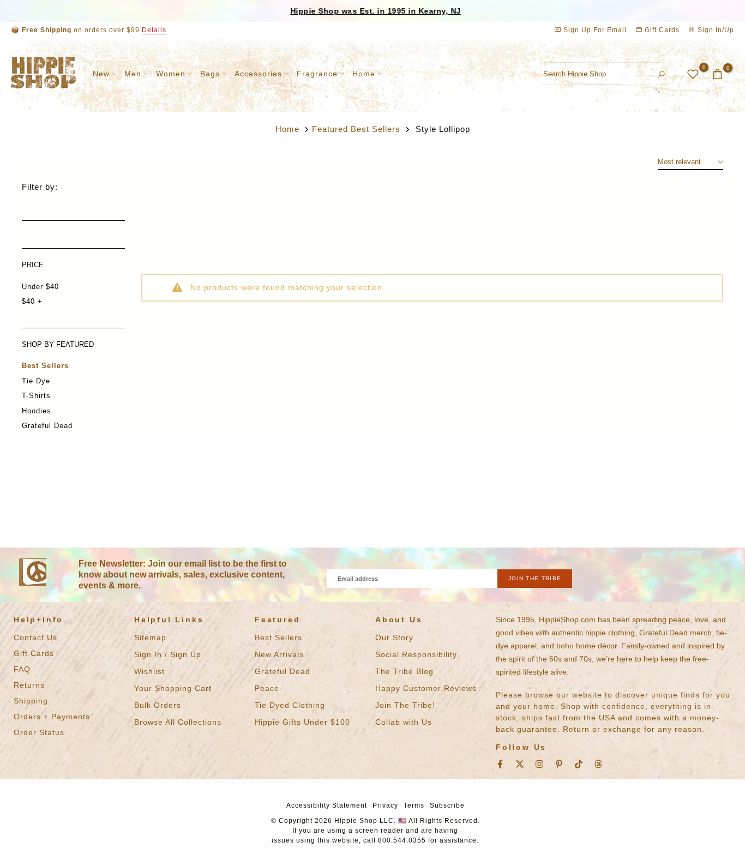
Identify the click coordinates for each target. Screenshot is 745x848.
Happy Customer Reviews (426, 688)
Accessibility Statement (326, 805)
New (101, 73)
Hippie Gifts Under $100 (302, 722)
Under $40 (40, 286)
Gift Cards (661, 30)
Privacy (385, 805)
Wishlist (149, 671)
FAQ (22, 669)
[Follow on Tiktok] (578, 764)
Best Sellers (45, 366)
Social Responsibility (416, 654)
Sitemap (150, 637)
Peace (267, 688)
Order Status (39, 732)
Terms (414, 805)
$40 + (32, 301)
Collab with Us (403, 722)
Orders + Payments (52, 716)
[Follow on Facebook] (500, 764)
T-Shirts (36, 396)
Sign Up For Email (595, 30)
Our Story (394, 637)
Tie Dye (36, 381)
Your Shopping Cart (173, 688)
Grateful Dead (47, 426)
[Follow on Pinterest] (559, 764)
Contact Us (35, 637)
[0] (693, 74)
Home (363, 73)
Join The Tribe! (405, 705)
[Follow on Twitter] (519, 764)
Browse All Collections (177, 722)
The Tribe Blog (404, 671)
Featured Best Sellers (356, 129)
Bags (210, 73)
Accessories (258, 73)
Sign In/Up (714, 30)
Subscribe (447, 805)
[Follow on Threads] (598, 764)
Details (154, 30)
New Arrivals (279, 654)
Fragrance (317, 73)
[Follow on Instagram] (539, 764)
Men (132, 73)
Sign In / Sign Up (167, 654)
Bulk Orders (157, 705)
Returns (29, 685)
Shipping (31, 700)
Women (170, 73)
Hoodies (36, 411)
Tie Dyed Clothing (290, 705)
